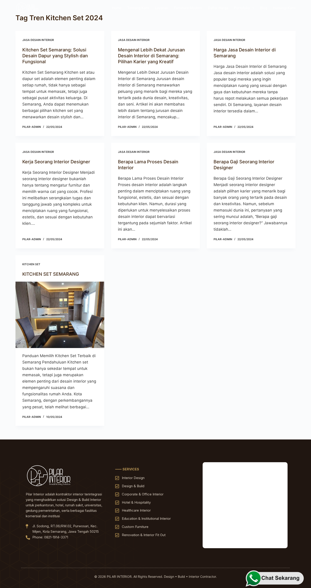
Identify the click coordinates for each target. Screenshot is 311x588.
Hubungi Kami (284, 8)
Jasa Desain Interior (38, 40)
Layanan (161, 8)
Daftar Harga (218, 8)
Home (117, 8)
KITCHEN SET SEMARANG (50, 274)
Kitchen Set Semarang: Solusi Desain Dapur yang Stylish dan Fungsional (55, 55)
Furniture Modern (188, 8)
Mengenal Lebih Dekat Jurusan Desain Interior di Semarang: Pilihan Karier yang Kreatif (151, 55)
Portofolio (242, 8)
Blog (263, 8)
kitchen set (31, 264)
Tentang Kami (138, 8)
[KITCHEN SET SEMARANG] (59, 315)
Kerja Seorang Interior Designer (56, 161)
